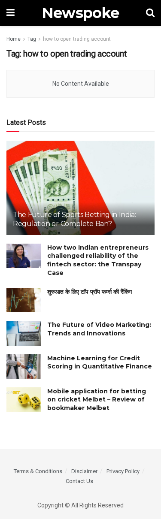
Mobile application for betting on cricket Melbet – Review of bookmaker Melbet (96, 399)
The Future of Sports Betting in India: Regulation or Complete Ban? (74, 219)
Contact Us (79, 481)
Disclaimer (84, 471)
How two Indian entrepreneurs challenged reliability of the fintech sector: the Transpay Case (98, 260)
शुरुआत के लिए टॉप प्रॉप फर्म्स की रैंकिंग (89, 292)
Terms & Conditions (38, 471)
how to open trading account (77, 39)
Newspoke (80, 13)
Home (13, 39)
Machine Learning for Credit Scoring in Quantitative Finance (99, 362)
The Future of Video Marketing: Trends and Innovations (99, 329)
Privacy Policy (123, 471)
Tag (31, 39)
